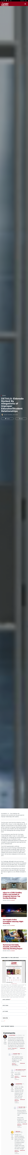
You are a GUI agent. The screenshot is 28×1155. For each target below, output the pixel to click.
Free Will (18, 1131)
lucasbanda (12, 900)
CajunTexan (12, 1035)
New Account (22, 0)
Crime (4, 395)
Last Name (5, 1011)
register (14, 1048)
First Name (5, 1005)
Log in (26, 0)
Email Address (6, 999)
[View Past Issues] (14, 971)
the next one (16, 1053)
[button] (7, 418)
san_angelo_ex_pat (21, 1069)
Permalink (22, 1048)
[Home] (3, 4)
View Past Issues (14, 983)
